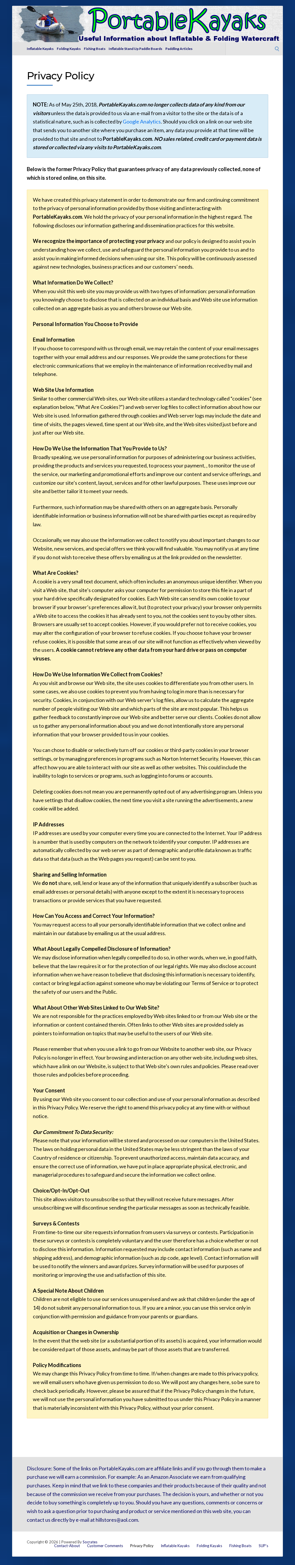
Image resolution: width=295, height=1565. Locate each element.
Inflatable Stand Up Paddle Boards (135, 48)
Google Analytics (142, 121)
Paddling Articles (178, 48)
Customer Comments (105, 1546)
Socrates (90, 1542)
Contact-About (67, 1546)
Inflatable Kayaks (40, 48)
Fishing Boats (94, 48)
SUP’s (263, 1546)
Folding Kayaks (69, 48)
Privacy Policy (142, 1546)
